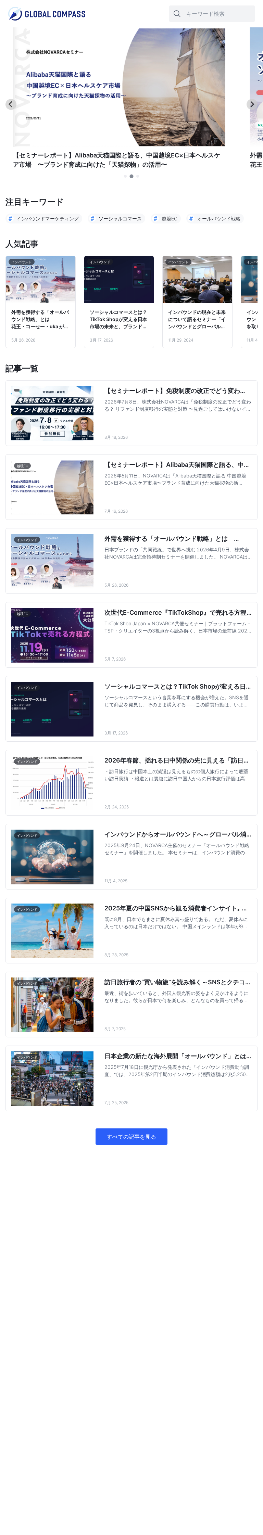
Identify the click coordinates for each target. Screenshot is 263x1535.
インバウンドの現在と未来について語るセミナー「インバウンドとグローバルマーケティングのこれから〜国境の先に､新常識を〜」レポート (197, 319)
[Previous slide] (10, 104)
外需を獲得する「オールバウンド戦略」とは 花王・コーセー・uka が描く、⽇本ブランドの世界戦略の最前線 (40, 319)
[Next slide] (252, 104)
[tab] (125, 176)
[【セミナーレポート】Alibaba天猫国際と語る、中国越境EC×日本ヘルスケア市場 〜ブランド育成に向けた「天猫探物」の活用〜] (119, 145)
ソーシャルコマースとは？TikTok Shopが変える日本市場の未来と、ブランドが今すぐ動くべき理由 (118, 319)
